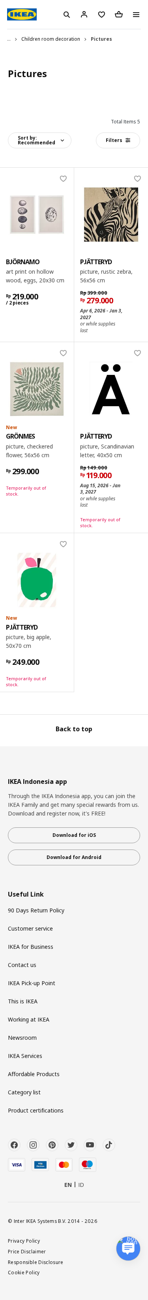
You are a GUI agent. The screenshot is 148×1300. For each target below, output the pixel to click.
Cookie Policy (24, 1272)
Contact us (22, 965)
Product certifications (36, 1110)
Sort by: (36, 140)
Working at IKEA (28, 1019)
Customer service (30, 928)
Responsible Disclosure (36, 1262)
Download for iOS (74, 835)
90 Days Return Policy (36, 910)
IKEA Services (25, 1056)
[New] (37, 389)
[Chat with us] (128, 1248)
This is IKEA (22, 1001)
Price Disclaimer (27, 1251)
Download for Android (74, 857)
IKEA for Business (30, 946)
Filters (114, 140)
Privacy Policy (24, 1241)
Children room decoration (50, 39)
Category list (24, 1092)
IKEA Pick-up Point (31, 983)
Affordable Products (34, 1074)
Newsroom (22, 1037)
